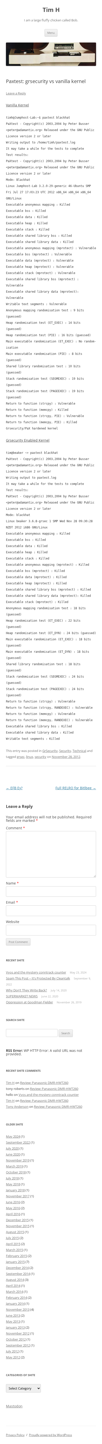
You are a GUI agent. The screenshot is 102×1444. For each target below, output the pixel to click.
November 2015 (17, 1226)
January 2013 (15, 1327)
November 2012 (17, 1333)
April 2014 (13, 1285)
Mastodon (14, 1406)
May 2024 (13, 1136)
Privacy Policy (15, 1435)
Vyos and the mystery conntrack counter (36, 972)
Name (12, 883)
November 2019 (17, 1160)
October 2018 (16, 1172)
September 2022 (18, 1142)
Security (65, 750)
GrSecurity (50, 750)
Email (12, 902)
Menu (51, 33)
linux (29, 756)
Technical (79, 750)
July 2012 (12, 1351)
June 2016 (13, 1202)
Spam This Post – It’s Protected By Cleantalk (38, 978)
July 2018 (12, 1178)
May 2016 (13, 1208)
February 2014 (16, 1297)
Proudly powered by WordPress (50, 1435)
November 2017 (17, 1196)
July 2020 (12, 1148)
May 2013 (13, 1321)
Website (12, 921)
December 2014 (17, 1267)
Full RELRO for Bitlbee (75, 788)
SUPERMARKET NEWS (22, 996)
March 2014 (14, 1291)
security (40, 756)
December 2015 (17, 1220)
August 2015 (15, 1232)
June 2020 (13, 1154)
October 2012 (16, 1339)
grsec (21, 756)
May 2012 (13, 1357)
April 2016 (13, 1214)
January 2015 (15, 1261)
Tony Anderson (17, 1106)
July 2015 (12, 1238)
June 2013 (13, 1315)
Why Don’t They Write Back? (26, 990)
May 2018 (13, 1184)
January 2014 (15, 1303)
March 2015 (14, 1250)
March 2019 (14, 1166)
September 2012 (18, 1345)
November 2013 (17, 1309)
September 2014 (18, 1273)
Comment (15, 828)
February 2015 (16, 1256)
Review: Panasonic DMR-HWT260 (44, 1082)
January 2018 (15, 1190)
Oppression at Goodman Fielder (29, 1002)
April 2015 (13, 1244)
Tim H (51, 10)
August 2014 (15, 1279)
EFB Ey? (14, 788)
